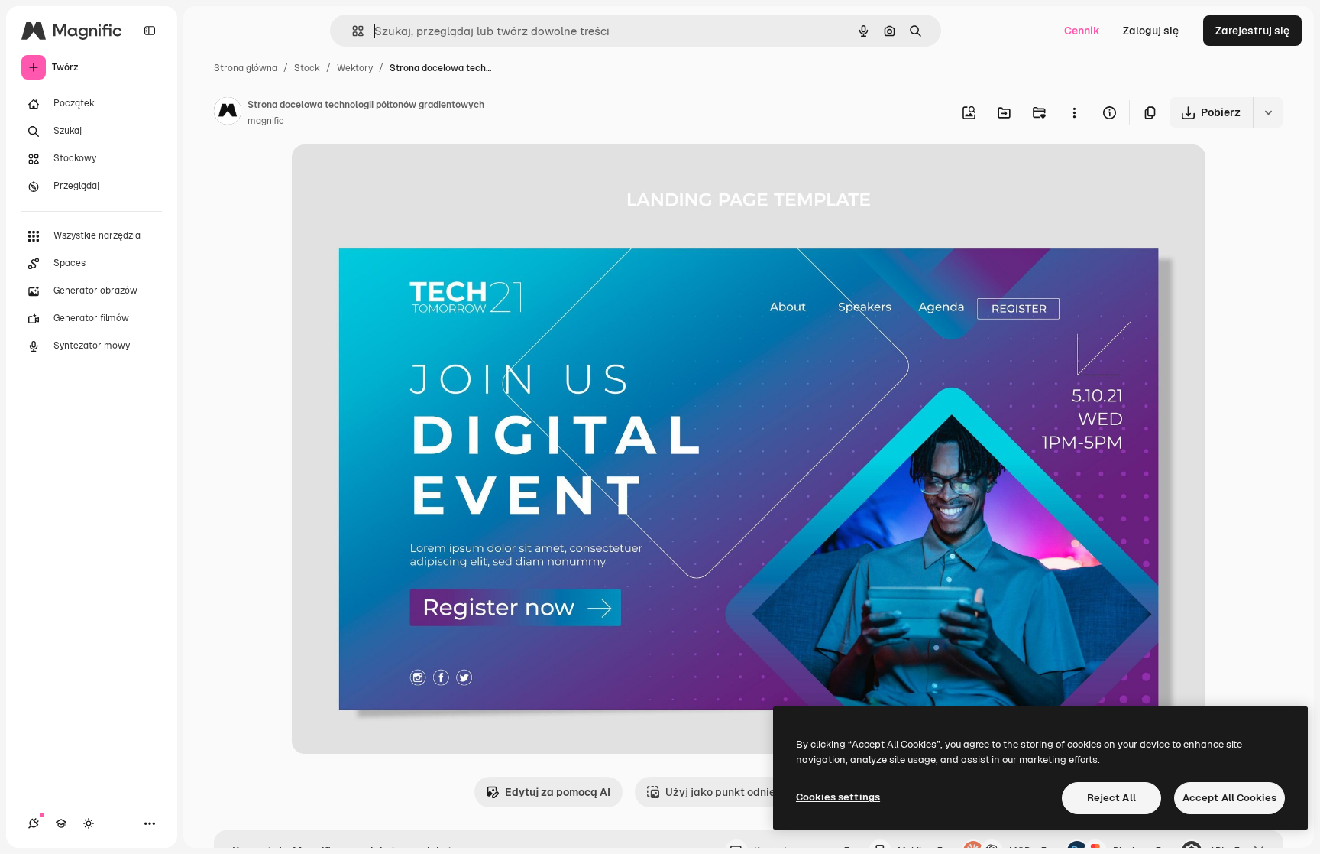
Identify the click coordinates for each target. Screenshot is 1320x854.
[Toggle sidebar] (150, 30)
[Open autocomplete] (352, 31)
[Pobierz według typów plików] (1268, 112)
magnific (265, 121)
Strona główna (245, 68)
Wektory (355, 68)
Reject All (1111, 797)
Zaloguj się (1151, 30)
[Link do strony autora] (227, 113)
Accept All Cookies (1229, 797)
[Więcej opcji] (1074, 112)
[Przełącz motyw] (88, 823)
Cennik (1082, 30)
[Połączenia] (33, 823)
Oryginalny (397, 174)
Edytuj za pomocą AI (557, 792)
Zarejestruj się (1252, 30)
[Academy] (61, 823)
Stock (307, 68)
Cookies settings (838, 797)
